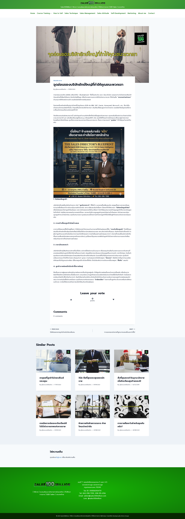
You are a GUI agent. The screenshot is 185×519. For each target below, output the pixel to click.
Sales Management (87, 13)
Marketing (132, 13)
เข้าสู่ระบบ (58, 457)
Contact (151, 13)
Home (32, 13)
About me (142, 13)
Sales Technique (71, 13)
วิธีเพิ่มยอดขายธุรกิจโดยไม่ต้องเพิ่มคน (62, 330)
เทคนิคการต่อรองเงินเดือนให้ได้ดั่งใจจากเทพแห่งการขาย (53, 425)
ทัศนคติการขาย (57, 80)
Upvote (71, 299)
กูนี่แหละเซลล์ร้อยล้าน (60, 89)
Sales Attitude (103, 13)
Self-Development (118, 13)
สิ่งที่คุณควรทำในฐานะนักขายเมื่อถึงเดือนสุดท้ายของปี (131, 379)
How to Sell (58, 13)
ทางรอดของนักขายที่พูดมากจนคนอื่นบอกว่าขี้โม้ (119, 330)
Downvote (113, 299)
